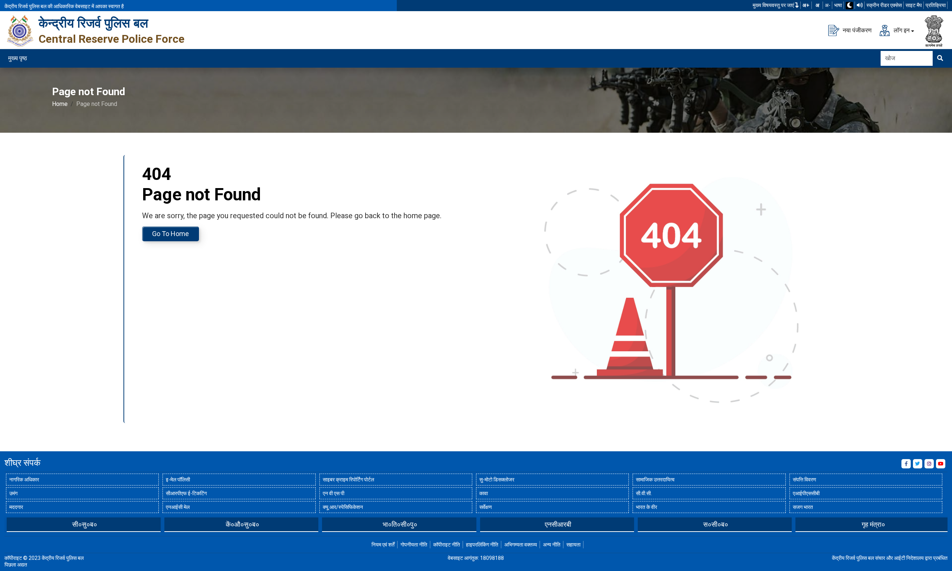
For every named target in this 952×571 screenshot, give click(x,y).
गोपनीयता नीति (414, 545)
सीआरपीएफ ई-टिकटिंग (186, 493)
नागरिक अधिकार (24, 480)
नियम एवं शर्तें (383, 545)
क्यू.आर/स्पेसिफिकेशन (343, 507)
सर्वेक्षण (485, 507)
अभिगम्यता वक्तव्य (520, 545)
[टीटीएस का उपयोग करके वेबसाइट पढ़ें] (860, 5)
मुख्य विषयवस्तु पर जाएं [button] (774, 5)
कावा (483, 493)
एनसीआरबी (558, 524)
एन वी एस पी (333, 493)
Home (60, 103)
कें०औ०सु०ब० (242, 524)
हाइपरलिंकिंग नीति (482, 545)
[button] (10, 524)
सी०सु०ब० (84, 524)
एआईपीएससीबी (806, 493)
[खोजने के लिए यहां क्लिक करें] (940, 58)
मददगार (16, 507)
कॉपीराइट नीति (446, 545)
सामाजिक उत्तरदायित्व (655, 480)
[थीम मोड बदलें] (849, 5)
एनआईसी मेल (178, 507)
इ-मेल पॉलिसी (178, 480)
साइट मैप (914, 5)
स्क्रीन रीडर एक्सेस (884, 5)
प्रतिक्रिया (936, 5)
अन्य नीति (551, 545)
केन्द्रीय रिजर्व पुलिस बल (93, 23)
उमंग (13, 493)
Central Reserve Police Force (111, 38)
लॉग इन (901, 30)
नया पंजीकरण (856, 30)
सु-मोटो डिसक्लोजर (496, 480)
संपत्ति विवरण (804, 480)
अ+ (806, 5)
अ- (827, 5)
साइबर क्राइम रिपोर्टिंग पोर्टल (348, 480)
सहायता (573, 545)
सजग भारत (803, 507)
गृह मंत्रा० (873, 524)
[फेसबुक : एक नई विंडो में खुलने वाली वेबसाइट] (906, 463)
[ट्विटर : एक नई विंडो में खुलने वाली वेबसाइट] (917, 463)
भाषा (838, 5)
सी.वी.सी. (644, 493)
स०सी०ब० (715, 524)
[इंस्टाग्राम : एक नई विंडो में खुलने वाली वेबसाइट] (929, 463)
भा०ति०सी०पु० (400, 524)
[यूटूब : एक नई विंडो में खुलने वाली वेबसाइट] (940, 463)
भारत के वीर (646, 507)
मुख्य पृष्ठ (17, 58)
